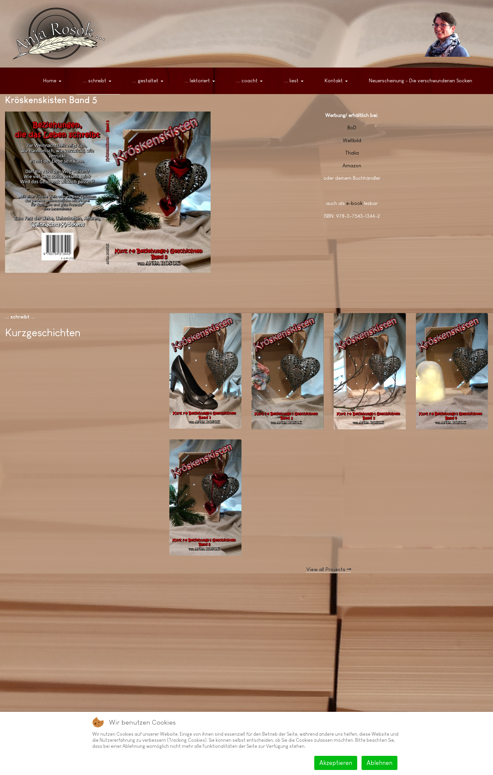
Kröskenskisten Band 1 (205, 401)
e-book (354, 203)
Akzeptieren (335, 763)
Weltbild (352, 140)
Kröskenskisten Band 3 (370, 402)
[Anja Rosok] (444, 33)
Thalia (352, 153)
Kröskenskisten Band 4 (452, 402)
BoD (352, 127)
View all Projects (326, 569)
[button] (53, 81)
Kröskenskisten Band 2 (288, 402)
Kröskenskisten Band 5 (205, 528)
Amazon (351, 165)
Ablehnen (379, 763)
